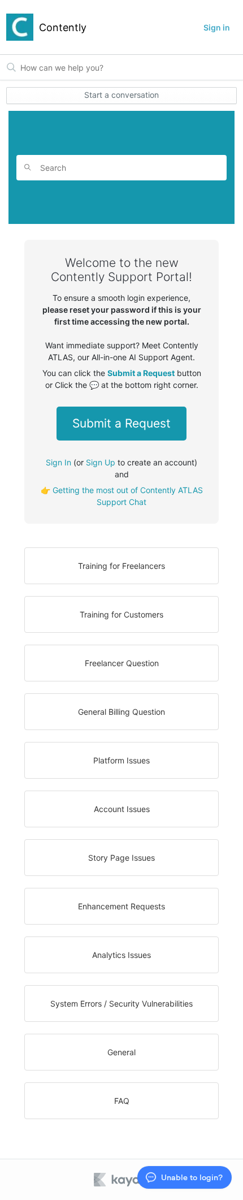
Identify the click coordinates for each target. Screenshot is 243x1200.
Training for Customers (121, 614)
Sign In (58, 462)
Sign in (216, 27)
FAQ (121, 1101)
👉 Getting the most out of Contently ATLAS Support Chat (122, 496)
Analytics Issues (121, 955)
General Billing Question (121, 711)
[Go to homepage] (19, 27)
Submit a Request (121, 423)
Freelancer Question (122, 663)
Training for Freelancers (121, 566)
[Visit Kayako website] (125, 1179)
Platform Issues (121, 760)
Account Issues (122, 809)
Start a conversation (121, 95)
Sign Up (100, 462)
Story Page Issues (121, 857)
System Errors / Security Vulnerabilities (121, 1003)
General (121, 1052)
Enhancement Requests (121, 906)
